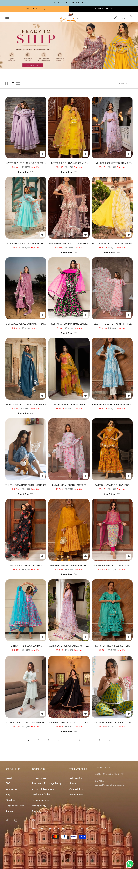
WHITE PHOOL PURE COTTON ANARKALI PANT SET (112, 405)
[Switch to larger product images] (6, 83)
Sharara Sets (76, 794)
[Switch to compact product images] (18, 83)
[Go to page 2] (29, 740)
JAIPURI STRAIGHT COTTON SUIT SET (112, 566)
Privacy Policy (39, 778)
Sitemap (9, 811)
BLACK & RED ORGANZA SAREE (26, 566)
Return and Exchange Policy (46, 783)
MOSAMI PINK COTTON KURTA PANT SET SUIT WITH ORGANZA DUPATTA (112, 324)
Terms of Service (40, 800)
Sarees (72, 783)
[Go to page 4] (109, 740)
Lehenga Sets (76, 778)
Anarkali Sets (76, 789)
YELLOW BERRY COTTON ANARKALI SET (112, 244)
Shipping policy (40, 811)
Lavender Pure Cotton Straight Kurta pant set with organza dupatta (112, 163)
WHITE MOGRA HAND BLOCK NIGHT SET (25, 485)
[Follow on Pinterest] (24, 820)
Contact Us (11, 789)
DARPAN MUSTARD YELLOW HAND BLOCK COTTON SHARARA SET (112, 485)
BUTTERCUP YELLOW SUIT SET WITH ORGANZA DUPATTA (69, 163)
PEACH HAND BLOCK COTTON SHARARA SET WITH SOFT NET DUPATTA (69, 244)
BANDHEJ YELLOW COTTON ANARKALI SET (68, 566)
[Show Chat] (130, 864)
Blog (7, 794)
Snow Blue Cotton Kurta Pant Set (25, 723)
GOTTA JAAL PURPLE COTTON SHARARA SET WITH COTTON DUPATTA (26, 324)
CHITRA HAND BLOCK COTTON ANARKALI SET (25, 646)
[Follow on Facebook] (7, 820)
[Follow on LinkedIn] (42, 820)
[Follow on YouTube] (33, 820)
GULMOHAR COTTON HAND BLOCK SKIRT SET (69, 324)
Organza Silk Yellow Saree (69, 405)
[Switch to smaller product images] (12, 83)
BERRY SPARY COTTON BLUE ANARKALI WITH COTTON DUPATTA (26, 405)
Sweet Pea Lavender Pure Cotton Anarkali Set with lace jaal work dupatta (25, 163)
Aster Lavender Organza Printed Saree (68, 646)
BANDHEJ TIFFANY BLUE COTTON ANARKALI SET (112, 646)
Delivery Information (43, 789)
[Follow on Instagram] (16, 820)
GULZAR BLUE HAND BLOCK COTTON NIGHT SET (112, 723)
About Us (10, 800)
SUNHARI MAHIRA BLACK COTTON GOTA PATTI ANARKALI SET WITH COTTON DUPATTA (69, 723)
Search (8, 778)
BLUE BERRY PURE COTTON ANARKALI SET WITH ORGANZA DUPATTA (25, 244)
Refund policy (39, 806)
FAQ (7, 783)
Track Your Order (14, 806)
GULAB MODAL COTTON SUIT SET (69, 485)
